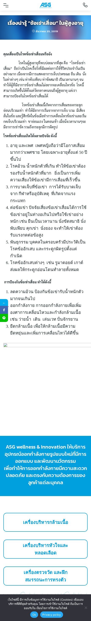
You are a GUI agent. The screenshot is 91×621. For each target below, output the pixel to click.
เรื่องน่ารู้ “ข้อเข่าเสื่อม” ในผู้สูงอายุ (45, 23)
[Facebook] (4, 310)
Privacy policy (51, 614)
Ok (34, 614)
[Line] (4, 318)
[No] (86, 608)
